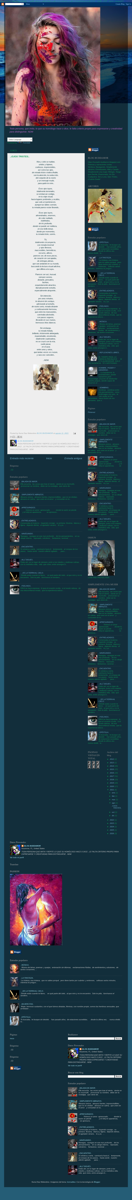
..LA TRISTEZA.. (105, 258)
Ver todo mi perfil (17, 857)
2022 (112, 820)
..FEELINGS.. (25, 586)
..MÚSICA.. (103, 322)
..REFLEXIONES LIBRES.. (109, 353)
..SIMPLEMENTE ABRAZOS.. (32, 495)
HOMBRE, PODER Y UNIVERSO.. (106, 369)
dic (113, 816)
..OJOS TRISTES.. (116, 807)
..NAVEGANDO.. (27, 534)
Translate (26, 143)
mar (114, 800)
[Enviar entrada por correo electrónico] (74, 433)
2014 (112, 766)
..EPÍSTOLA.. (103, 242)
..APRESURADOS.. (28, 508)
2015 (112, 769)
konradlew (71, 1182)
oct (113, 812)
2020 (112, 786)
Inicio (49, 458)
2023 (112, 823)
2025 (112, 830)
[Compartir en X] (16, 437)
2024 (112, 827)
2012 (112, 759)
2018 (112, 780)
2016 (112, 773)
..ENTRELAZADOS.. (28, 521)
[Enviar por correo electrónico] (11, 437)
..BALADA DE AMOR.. (29, 482)
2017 (112, 776)
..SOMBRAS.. (103, 388)
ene (114, 793)
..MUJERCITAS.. (27, 1004)
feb (113, 796)
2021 (112, 790)
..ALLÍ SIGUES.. (27, 560)
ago (114, 803)
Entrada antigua (73, 458)
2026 (112, 833)
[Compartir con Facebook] (18, 437)
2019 (112, 783)
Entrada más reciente (22, 458)
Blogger (97, 1182)
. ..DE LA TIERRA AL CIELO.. (32, 573)
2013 (112, 763)
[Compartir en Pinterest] (21, 437)
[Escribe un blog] (13, 437)
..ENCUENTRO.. (27, 547)
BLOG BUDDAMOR (32, 846)
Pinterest (91, 412)
